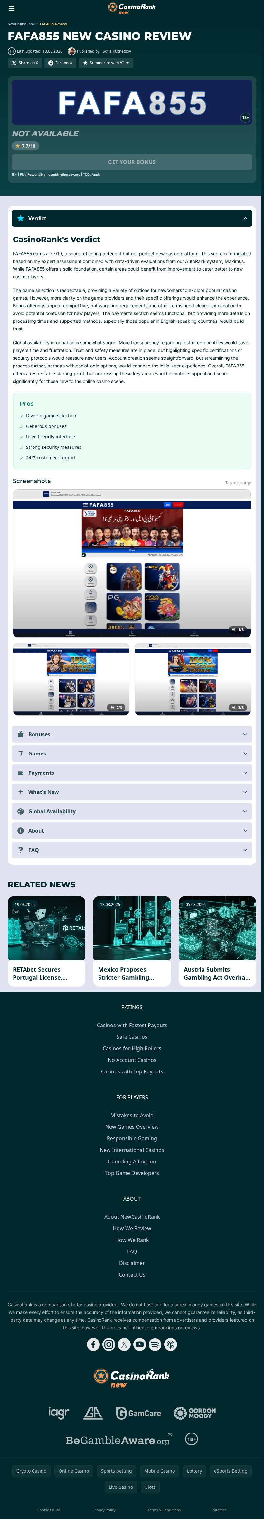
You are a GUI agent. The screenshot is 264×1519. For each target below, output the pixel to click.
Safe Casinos (130, 1036)
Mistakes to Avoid (130, 1115)
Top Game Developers (131, 1173)
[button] (132, 218)
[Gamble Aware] (118, 1439)
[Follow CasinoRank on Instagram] (107, 1344)
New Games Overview (130, 1126)
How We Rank (131, 1239)
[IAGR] (58, 1413)
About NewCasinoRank (131, 1216)
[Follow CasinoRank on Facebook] (92, 1344)
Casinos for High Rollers (130, 1048)
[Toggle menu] (11, 8)
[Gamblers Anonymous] (91, 1413)
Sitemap (217, 1509)
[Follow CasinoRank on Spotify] (153, 1344)
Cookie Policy (48, 1509)
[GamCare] (137, 1413)
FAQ (131, 1251)
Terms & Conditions (162, 1509)
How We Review (130, 1228)
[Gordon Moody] (193, 1413)
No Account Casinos (131, 1059)
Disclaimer (131, 1263)
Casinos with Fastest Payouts (131, 1025)
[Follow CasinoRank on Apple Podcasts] (169, 1344)
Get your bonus (132, 162)
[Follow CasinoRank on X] (123, 1344)
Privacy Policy (103, 1509)
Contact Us (131, 1274)
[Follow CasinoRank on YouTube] (138, 1344)
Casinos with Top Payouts (131, 1071)
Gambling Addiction (131, 1161)
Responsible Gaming (131, 1138)
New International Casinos (131, 1149)
